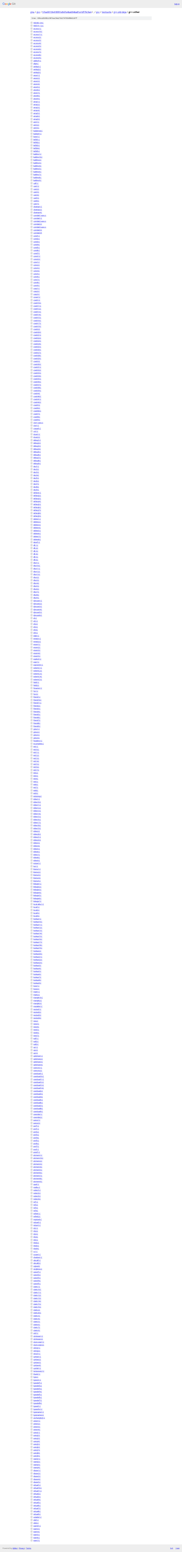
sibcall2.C (37, 1263)
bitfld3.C (36, 145)
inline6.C (36, 851)
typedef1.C (37, 1383)
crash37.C (37, 385)
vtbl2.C (36, 1523)
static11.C (37, 1292)
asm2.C (36, 125)
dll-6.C (35, 560)
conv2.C (36, 265)
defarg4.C (37, 501)
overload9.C (38, 1111)
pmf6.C (36, 1143)
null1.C (36, 1038)
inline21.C (37, 837)
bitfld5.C (36, 151)
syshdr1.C (37, 1368)
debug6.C (37, 455)
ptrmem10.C (38, 1158)
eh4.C (35, 630)
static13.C (37, 1298)
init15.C (36, 764)
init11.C (36, 752)
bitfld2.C (36, 142)
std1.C (35, 1333)
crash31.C (37, 367)
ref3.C (35, 1208)
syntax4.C (37, 1365)
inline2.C (36, 831)
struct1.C (36, 1353)
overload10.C (38, 1076)
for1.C (35, 691)
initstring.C (37, 796)
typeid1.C (37, 1406)
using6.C (36, 1447)
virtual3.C (37, 1496)
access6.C (37, 49)
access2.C (37, 37)
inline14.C (37, 814)
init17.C (36, 770)
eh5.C (35, 633)
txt (171, 1548)
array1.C (36, 101)
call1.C (36, 183)
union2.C (36, 1423)
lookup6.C (37, 974)
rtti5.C (35, 1240)
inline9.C (36, 860)
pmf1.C (36, 1129)
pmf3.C (36, 1135)
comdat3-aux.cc (39, 227)
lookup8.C (37, 980)
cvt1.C (35, 431)
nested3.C (37, 1015)
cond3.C (36, 241)
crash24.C (37, 344)
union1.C (36, 1421)
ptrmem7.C (37, 1175)
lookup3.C (37, 965)
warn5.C (36, 1534)
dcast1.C (36, 434)
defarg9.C (37, 516)
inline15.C (37, 816)
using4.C (36, 1441)
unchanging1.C (39, 1418)
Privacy (22, 1548)
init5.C (35, 781)
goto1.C (36, 729)
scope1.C (37, 1254)
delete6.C (37, 533)
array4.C (36, 110)
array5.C (36, 113)
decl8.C (36, 487)
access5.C (37, 46)
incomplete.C (38, 743)
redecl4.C (37, 1199)
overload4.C (38, 1097)
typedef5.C (37, 1394)
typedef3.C (37, 1389)
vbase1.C (37, 1470)
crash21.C (37, 335)
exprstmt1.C (38, 665)
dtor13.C (36, 574)
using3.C (36, 1438)
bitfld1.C (36, 139)
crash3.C (36, 361)
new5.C (36, 1029)
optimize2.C (38, 1059)
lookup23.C (37, 962)
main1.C (36, 991)
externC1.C (37, 668)
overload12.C (38, 1082)
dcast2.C (36, 437)
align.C (36, 63)
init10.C (36, 749)
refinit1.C (36, 1213)
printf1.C (36, 1152)
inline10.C (37, 802)
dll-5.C (35, 557)
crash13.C (37, 311)
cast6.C (36, 201)
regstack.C (37, 1219)
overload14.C (38, 1088)
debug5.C (37, 452)
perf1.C (36, 1126)
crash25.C (37, 346)
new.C (35, 1021)
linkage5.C (37, 895)
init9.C (35, 793)
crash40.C (37, 396)
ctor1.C (36, 425)
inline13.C (37, 811)
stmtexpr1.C (38, 1336)
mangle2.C (37, 1000)
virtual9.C (37, 1514)
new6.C (36, 1032)
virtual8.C (37, 1511)
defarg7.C (37, 510)
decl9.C (36, 489)
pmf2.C (36, 1132)
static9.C (36, 1330)
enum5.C (36, 656)
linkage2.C (37, 887)
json (178, 1548)
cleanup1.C (37, 206)
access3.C (37, 40)
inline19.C (37, 828)
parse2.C (36, 1123)
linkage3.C (37, 889)
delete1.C (37, 519)
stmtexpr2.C (38, 1339)
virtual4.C (37, 1499)
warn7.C (36, 1540)
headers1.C (37, 740)
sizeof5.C (37, 1283)
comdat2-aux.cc (39, 221)
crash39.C (37, 390)
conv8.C (36, 282)
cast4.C (36, 195)
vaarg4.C (36, 1467)
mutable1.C (37, 1006)
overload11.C (38, 1079)
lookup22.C (37, 959)
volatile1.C (37, 1517)
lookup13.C (37, 930)
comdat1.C (37, 218)
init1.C (35, 746)
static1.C (36, 1286)
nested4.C (37, 1018)
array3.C (36, 107)
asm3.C (36, 128)
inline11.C (37, 805)
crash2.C (36, 329)
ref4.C (35, 1210)
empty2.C (37, 641)
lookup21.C (37, 957)
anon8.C (36, 95)
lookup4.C (37, 968)
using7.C (36, 1450)
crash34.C (37, 376)
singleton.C (37, 1269)
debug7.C (37, 457)
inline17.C (37, 822)
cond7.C (36, 253)
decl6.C (36, 481)
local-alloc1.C (38, 904)
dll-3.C (35, 551)
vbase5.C (37, 1482)
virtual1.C (37, 1485)
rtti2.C (35, 1231)
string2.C (36, 1351)
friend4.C (36, 711)
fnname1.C (37, 688)
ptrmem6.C (37, 1172)
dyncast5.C (37, 612)
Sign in (177, 4)
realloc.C (36, 1187)
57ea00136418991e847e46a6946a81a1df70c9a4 (66, 12)
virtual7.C (37, 1508)
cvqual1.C (37, 428)
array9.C (36, 119)
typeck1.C (37, 1380)
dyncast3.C (37, 606)
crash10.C (37, 303)
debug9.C (37, 463)
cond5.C (36, 247)
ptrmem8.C (37, 1178)
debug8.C (37, 460)
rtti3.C (35, 1234)
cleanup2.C (37, 209)
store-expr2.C (38, 1345)
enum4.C (36, 653)
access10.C (37, 31)
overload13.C (38, 1085)
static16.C (37, 1307)
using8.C (36, 1453)
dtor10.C (36, 565)
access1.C (37, 28)
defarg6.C (37, 507)
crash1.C (36, 300)
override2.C (37, 1117)
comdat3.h (37, 233)
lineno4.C (37, 878)
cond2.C (36, 238)
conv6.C (36, 276)
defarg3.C (37, 498)
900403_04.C (38, 23)
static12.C (37, 1295)
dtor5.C (36, 586)
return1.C (37, 1225)
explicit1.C (37, 659)
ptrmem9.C (37, 1181)
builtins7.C (37, 174)
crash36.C (37, 382)
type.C (35, 1377)
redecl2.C (37, 1193)
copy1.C (36, 288)
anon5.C (36, 87)
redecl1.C (37, 1190)
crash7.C (36, 414)
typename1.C (38, 1412)
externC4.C (37, 676)
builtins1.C (37, 154)
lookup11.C (37, 924)
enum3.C (36, 650)
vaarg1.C (36, 1459)
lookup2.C (37, 951)
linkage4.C (37, 892)
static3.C (36, 1316)
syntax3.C (37, 1362)
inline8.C (36, 857)
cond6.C (36, 250)
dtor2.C (36, 577)
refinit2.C (36, 1216)
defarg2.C (37, 495)
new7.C (36, 1035)
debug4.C (37, 449)
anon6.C (36, 90)
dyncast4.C (37, 609)
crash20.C (37, 332)
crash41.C (37, 399)
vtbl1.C (36, 1520)
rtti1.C (35, 1228)
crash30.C (37, 364)
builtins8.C (37, 177)
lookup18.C (37, 945)
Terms (28, 1548)
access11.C (37, 34)
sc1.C (35, 1251)
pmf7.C (36, 1146)
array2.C (36, 104)
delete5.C (37, 530)
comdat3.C (37, 230)
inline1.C (36, 799)
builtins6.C (37, 171)
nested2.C (37, 1012)
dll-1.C (35, 545)
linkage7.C (37, 901)
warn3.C (36, 1529)
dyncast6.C (37, 615)
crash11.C (37, 306)
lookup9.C (37, 983)
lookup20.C (37, 954)
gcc (38, 12)
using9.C (36, 1456)
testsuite (106, 12)
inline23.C (37, 840)
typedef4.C (37, 1391)
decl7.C (36, 484)
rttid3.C (36, 1245)
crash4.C (36, 393)
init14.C (36, 761)
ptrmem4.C (37, 1167)
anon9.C (36, 98)
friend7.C (36, 720)
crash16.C (37, 320)
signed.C (36, 1266)
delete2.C (37, 522)
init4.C (35, 778)
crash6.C (36, 408)
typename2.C (38, 1415)
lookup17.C (37, 942)
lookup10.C (37, 921)
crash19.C (37, 326)
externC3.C (37, 673)
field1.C (36, 682)
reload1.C (37, 1222)
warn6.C (36, 1537)
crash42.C (37, 402)
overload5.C (38, 1100)
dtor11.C (36, 568)
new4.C (36, 1027)
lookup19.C (37, 948)
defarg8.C (37, 513)
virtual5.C (37, 1502)
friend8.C (36, 723)
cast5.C (36, 198)
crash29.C (37, 358)
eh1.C (35, 621)
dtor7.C (36, 592)
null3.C (36, 1044)
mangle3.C (37, 1003)
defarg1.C (37, 492)
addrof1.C (37, 60)
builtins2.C (37, 160)
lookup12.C (37, 927)
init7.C (35, 787)
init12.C (36, 755)
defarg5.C (37, 504)
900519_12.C (38, 25)
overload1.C (38, 1073)
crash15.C (37, 317)
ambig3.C (37, 72)
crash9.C (36, 419)
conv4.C (36, 271)
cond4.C (36, 244)
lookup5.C (37, 971)
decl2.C (36, 469)
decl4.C (36, 475)
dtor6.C (36, 589)
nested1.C (37, 1009)
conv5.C (36, 274)
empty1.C (37, 638)
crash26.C (37, 349)
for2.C (35, 694)
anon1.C (36, 75)
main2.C (36, 994)
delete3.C (37, 525)
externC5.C (37, 679)
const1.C (36, 256)
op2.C (35, 1050)
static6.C (36, 1324)
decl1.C (36, 466)
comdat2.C (37, 224)
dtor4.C (36, 583)
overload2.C (38, 1091)
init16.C (36, 767)
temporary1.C (38, 1371)
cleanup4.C (37, 212)
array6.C (36, 116)
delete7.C (37, 536)
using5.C (36, 1444)
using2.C (36, 1435)
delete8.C (37, 539)
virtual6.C (37, 1505)
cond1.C (36, 236)
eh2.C (35, 624)
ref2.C (35, 1205)
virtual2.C (37, 1494)
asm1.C (36, 122)
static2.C (36, 1310)
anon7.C (36, 93)
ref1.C (35, 1202)
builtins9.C (37, 180)
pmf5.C (36, 1140)
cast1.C (36, 186)
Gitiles (15, 1548)
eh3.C (35, 627)
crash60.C (37, 411)
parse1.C (36, 1120)
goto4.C (36, 738)
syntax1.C (37, 1356)
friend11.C (37, 703)
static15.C (37, 1304)
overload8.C (38, 1108)
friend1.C (36, 697)
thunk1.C (36, 1374)
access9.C (37, 58)
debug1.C (37, 440)
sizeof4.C (37, 1280)
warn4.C (36, 1531)
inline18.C (37, 825)
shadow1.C (37, 1257)
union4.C (36, 1429)
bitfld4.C (36, 148)
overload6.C (38, 1102)
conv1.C (36, 262)
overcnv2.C (37, 1070)
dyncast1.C (37, 600)
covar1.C (36, 297)
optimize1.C (38, 1056)
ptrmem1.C (37, 1155)
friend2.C (36, 706)
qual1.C (36, 1184)
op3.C (35, 1053)
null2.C (36, 1041)
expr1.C (36, 662)
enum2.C (36, 647)
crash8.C (36, 417)
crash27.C (37, 352)
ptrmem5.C (37, 1170)
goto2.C (36, 732)
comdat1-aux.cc (39, 215)
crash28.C (37, 355)
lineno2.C (37, 872)
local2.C (36, 910)
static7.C (36, 1327)
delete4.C (37, 527)
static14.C (37, 1301)
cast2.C (36, 189)
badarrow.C (38, 131)
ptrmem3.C (37, 1164)
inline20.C (37, 834)
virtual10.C (37, 1488)
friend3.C (36, 708)
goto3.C (36, 735)
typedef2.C (37, 1386)
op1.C (35, 1047)
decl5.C (36, 478)
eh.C (35, 618)
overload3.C (38, 1094)
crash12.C (37, 309)
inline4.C (36, 846)
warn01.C (37, 1526)
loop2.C (36, 989)
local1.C (36, 907)
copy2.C (36, 291)
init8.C (35, 790)
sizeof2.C (37, 1275)
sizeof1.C (37, 1272)
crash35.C (37, 379)
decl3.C (36, 472)
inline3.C (36, 843)
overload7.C (38, 1105)
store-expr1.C (38, 1342)
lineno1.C (37, 869)
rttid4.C (36, 1248)
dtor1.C (36, 563)
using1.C (36, 1432)
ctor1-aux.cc (38, 422)
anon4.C (36, 84)
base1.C (36, 136)
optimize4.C (38, 1065)
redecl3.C (37, 1196)
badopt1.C (37, 134)
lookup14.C (37, 933)
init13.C (36, 758)
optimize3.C (38, 1062)
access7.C (37, 52)
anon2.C (36, 78)
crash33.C (37, 373)
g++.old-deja (120, 12)
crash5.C (36, 405)
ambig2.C (37, 69)
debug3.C (37, 446)
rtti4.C (35, 1237)
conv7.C (36, 279)
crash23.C (37, 341)
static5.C (36, 1321)
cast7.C (36, 204)
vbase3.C (37, 1476)
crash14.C (37, 314)
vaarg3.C (36, 1464)
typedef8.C (37, 1403)
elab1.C (36, 636)
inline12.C (37, 808)
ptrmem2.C (37, 1161)
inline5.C (36, 849)
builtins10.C (37, 157)
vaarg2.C (36, 1461)
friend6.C (36, 717)
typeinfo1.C (37, 1409)
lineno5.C (37, 881)
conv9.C (36, 285)
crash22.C (37, 338)
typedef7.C (37, 1400)
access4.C (37, 43)
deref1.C (36, 542)
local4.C (36, 916)
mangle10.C (38, 997)
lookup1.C (37, 919)
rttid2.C (36, 1243)
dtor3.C (36, 580)
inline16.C (37, 819)
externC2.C (37, 670)
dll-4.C (35, 554)
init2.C (35, 773)
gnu (32, 12)
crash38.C (37, 387)
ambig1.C (37, 66)
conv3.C (36, 268)
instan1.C (37, 863)
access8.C (37, 55)
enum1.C (36, 644)
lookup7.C (37, 977)
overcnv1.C (37, 1067)
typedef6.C (37, 1397)
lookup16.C (37, 939)
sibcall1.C (37, 1260)
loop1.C (36, 986)
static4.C (36, 1318)
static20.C (37, 1313)
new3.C (36, 1024)
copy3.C (36, 294)
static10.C (37, 1289)
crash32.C (37, 370)
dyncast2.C (37, 603)
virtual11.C (37, 1491)
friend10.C (37, 700)
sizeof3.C (37, 1278)
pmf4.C (36, 1138)
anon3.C (36, 81)
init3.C (35, 776)
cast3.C (36, 192)
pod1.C (36, 1149)
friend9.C (36, 726)
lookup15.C (37, 936)
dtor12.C (36, 571)
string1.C (36, 1348)
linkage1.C (37, 884)
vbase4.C (37, 1479)
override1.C (37, 1114)
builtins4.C (37, 166)
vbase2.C (37, 1473)
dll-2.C (35, 548)
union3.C (36, 1426)
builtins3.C (37, 163)
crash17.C (37, 323)
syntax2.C (37, 1359)
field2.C (36, 685)
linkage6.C (37, 898)
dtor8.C (36, 595)
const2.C (36, 259)
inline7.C (36, 854)
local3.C (36, 913)
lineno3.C (37, 875)
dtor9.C (36, 597)
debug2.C (37, 443)
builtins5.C (37, 168)
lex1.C (35, 866)
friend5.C (36, 714)
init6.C (35, 784)
